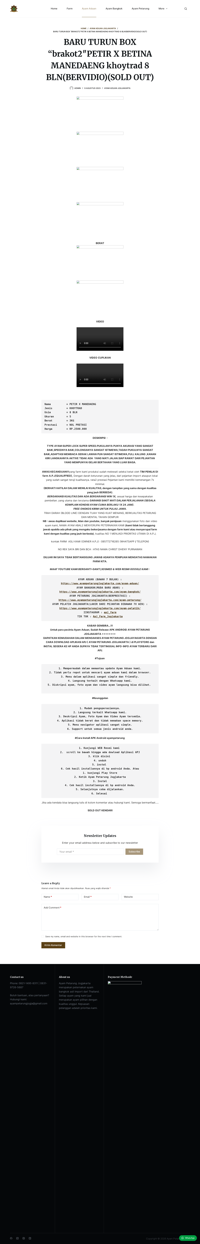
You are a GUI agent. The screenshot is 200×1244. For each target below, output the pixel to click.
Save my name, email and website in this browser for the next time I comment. (83, 936)
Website (128, 896)
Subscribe (134, 851)
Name (48, 896)
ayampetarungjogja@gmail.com (28, 1003)
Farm (69, 8)
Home (54, 8)
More (161, 8)
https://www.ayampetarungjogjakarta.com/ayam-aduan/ (100, 583)
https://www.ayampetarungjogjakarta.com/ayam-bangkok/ (100, 591)
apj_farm (110, 612)
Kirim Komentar (53, 945)
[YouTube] (30, 1238)
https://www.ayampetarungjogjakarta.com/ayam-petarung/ (100, 600)
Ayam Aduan (89, 8)
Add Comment (52, 907)
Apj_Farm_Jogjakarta (108, 616)
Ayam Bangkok (114, 8)
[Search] (186, 9)
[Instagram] (23, 1238)
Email (88, 896)
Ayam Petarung (140, 8)
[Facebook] (11, 1238)
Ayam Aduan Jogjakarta (117, 88)
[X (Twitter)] (17, 1238)
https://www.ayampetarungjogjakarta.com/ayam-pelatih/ (100, 608)
